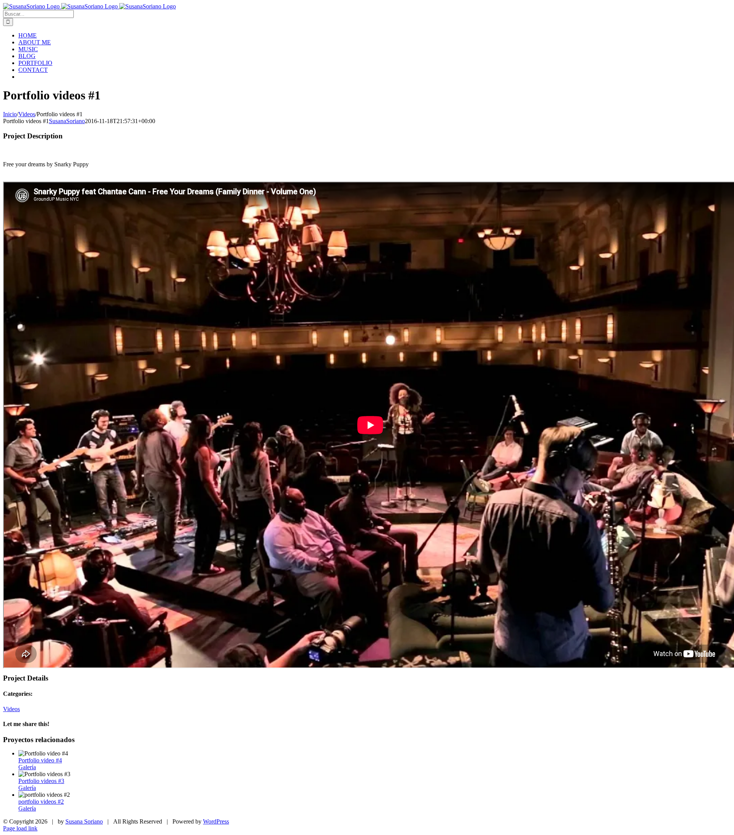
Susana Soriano (84, 821)
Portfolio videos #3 (41, 781)
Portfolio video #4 (40, 760)
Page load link (20, 828)
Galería (27, 767)
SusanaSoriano (67, 121)
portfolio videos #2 (41, 801)
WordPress (216, 821)
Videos (11, 709)
